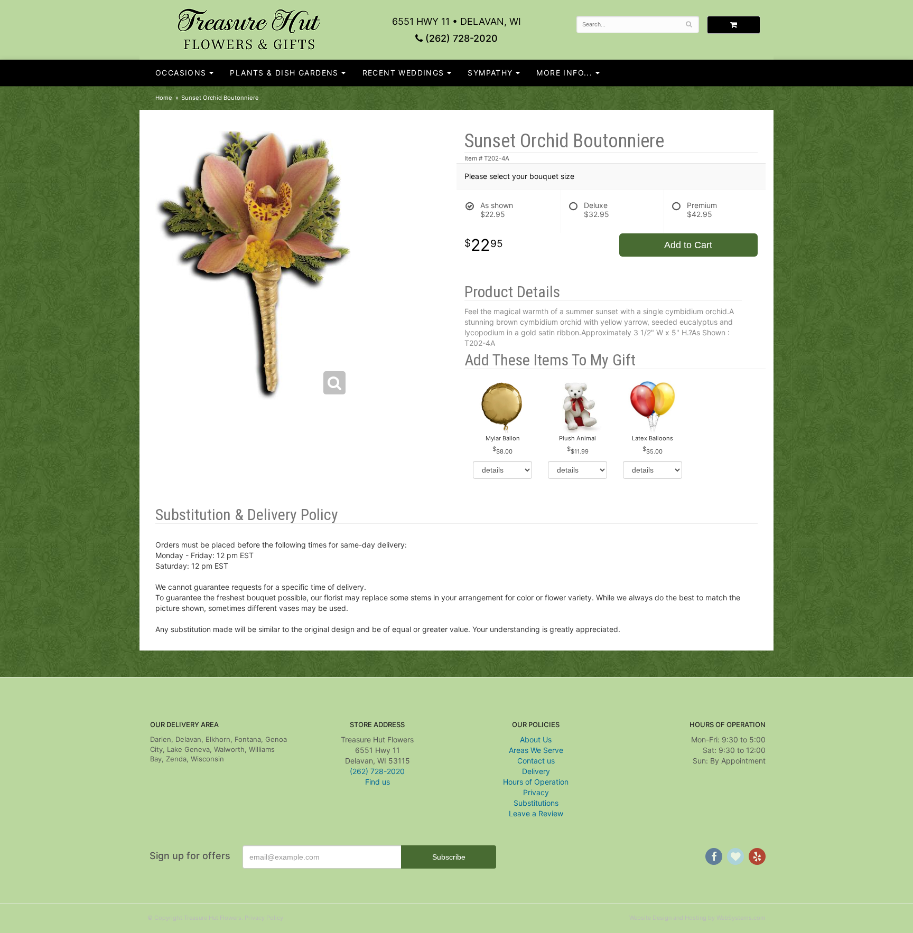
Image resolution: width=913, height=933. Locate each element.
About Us (536, 739)
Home (163, 97)
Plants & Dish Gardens (284, 72)
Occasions (181, 72)
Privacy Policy (264, 917)
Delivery (536, 771)
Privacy (536, 792)
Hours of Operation (536, 781)
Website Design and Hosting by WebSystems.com (697, 917)
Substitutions (536, 802)
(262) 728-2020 (460, 38)
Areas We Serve (536, 750)
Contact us (536, 760)
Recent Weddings (403, 72)
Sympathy (490, 72)
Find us (377, 781)
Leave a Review (536, 813)
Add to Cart (688, 245)
